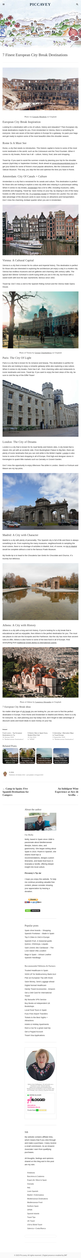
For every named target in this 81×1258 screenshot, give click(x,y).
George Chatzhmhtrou (43, 353)
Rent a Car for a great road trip (38, 1028)
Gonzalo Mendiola (39, 117)
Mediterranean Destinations (37, 1199)
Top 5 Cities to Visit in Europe (37, 937)
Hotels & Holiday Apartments (37, 1024)
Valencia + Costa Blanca (36, 1228)
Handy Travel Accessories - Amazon (40, 989)
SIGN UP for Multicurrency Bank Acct (40, 974)
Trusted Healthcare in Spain (36, 970)
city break (26, 711)
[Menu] (3, 4)
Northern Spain (33, 1206)
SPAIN (29, 1210)
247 (65, 1255)
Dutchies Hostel (40, 194)
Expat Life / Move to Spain (37, 1180)
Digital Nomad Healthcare (35, 985)
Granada (30, 1184)
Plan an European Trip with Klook (39, 978)
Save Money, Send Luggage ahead (39, 982)
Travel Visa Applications (35, 1035)
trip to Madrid (71, 546)
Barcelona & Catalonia (35, 1176)
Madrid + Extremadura (35, 1195)
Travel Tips (31, 1217)
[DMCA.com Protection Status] (32, 912)
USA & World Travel (34, 1225)
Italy (28, 1187)
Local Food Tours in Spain (36, 1010)
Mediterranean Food (34, 1202)
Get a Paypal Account (34, 1032)
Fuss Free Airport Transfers (36, 1014)
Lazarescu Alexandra (43, 702)
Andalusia (31, 1173)
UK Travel (31, 1221)
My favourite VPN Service (35, 999)
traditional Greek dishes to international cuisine (36, 643)
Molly (12, 772)
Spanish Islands (33, 1213)
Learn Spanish (32, 1191)
